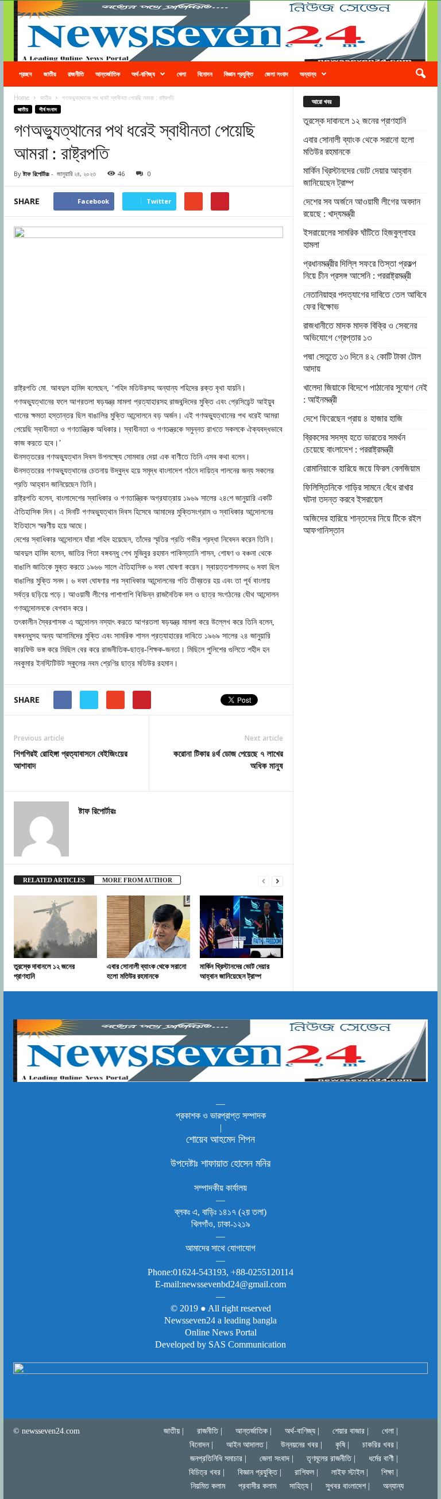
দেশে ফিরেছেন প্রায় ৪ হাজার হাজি (353, 418)
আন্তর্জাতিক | (253, 1431)
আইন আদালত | (247, 1444)
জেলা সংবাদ (276, 73)
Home (21, 98)
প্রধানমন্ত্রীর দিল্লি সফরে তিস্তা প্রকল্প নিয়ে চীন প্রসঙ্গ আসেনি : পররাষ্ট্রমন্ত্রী (359, 270)
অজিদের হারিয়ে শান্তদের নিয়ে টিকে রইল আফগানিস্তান (362, 524)
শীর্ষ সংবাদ (48, 109)
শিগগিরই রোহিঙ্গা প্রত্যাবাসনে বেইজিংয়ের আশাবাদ (70, 759)
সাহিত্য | (300, 1486)
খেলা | (390, 1431)
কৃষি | (342, 1444)
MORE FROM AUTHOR (137, 880)
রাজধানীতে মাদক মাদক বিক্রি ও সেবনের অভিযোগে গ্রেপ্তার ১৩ (360, 331)
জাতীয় (50, 73)
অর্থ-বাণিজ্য (143, 73)
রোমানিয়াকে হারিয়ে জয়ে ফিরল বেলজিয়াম (361, 468)
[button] (420, 74)
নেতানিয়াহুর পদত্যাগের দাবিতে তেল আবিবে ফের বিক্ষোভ (364, 301)
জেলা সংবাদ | (276, 1458)
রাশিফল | (306, 1472)
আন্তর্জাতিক (107, 73)
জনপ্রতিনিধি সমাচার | (218, 1458)
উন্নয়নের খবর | (301, 1444)
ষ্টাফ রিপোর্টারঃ (36, 173)
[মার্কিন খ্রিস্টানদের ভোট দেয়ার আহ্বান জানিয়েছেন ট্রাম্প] (241, 926)
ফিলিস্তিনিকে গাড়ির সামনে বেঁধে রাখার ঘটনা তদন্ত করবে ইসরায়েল (358, 493)
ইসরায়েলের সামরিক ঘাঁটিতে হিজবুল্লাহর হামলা (359, 239)
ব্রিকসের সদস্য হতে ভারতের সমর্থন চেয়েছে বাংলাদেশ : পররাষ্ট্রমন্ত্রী (354, 443)
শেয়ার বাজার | (350, 1431)
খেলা (181, 73)
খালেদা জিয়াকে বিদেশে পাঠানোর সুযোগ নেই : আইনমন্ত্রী (365, 393)
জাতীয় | (174, 1431)
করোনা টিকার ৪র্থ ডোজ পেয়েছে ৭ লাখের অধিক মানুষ (228, 759)
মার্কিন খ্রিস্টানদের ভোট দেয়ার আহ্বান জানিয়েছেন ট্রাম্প (234, 971)
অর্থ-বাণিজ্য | (302, 1431)
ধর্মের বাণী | (383, 1458)
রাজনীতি (76, 73)
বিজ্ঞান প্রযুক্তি (238, 73)
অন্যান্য (308, 73)
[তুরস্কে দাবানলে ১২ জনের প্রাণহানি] (55, 926)
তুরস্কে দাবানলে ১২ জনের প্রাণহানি (44, 971)
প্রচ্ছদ (25, 73)
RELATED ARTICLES (54, 880)
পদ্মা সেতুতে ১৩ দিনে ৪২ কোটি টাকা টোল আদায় (362, 362)
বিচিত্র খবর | (207, 1472)
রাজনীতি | (209, 1431)
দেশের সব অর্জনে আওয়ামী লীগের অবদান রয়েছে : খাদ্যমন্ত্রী (361, 208)
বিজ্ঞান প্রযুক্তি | (259, 1472)
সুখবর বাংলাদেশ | (348, 1486)
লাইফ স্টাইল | (349, 1472)
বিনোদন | (201, 1444)
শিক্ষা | (389, 1472)
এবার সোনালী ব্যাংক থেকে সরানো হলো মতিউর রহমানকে (147, 971)
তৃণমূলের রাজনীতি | (331, 1458)
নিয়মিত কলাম (208, 1486)
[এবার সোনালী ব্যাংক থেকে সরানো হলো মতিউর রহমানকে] (148, 926)
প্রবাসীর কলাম (257, 1486)
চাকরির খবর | (380, 1444)
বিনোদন (205, 73)
